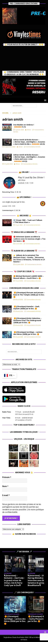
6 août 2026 (18, 244)
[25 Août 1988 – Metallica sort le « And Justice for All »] (23, 447)
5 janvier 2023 (19, 130)
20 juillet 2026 (19, 264)
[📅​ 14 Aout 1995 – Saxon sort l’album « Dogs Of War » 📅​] (23, 463)
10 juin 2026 (18, 225)
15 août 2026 (19, 281)
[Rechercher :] (24, 105)
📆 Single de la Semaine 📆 (24, 232)
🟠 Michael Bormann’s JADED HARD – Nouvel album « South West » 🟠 (28, 277)
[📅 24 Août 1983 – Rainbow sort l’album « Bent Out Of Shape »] (34, 447)
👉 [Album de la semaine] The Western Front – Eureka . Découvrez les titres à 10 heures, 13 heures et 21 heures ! (29, 258)
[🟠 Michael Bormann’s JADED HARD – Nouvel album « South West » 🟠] (7, 278)
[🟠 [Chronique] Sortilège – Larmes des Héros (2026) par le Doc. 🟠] (7, 334)
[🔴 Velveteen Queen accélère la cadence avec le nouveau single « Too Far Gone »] (7, 239)
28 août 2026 (19, 299)
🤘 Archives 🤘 (24, 215)
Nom (5, 486)
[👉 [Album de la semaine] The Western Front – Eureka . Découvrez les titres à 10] (7, 257)
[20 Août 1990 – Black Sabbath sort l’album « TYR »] (13, 455)
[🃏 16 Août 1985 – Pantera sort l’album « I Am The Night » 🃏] (34, 455)
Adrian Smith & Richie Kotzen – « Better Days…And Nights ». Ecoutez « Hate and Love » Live (29, 158)
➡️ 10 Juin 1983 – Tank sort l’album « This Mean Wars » (27, 221)
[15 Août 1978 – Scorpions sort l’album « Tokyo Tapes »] (13, 463)
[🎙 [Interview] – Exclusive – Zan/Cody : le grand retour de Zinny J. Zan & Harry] (15, 563)
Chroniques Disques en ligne (24, 288)
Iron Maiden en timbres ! (23, 126)
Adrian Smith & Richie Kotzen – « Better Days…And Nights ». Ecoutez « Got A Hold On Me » (29, 142)
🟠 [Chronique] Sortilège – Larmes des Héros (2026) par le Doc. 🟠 (27, 333)
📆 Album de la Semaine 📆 (24, 250)
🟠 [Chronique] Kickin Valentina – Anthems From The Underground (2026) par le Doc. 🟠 (27, 320)
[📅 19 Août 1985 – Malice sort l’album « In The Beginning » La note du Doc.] (23, 455)
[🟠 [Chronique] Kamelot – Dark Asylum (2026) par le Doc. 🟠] (7, 308)
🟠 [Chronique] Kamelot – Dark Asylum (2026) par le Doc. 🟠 (26, 307)
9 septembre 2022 (9, 147)
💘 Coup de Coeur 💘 (24, 271)
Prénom (6, 477)
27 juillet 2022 (8, 164)
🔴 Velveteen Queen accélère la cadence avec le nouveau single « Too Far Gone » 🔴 (29, 239)
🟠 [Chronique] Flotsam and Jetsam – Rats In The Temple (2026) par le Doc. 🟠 (29, 294)
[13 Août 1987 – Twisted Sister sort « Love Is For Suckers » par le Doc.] (34, 463)
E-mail (6, 495)
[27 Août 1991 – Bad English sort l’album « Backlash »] (13, 447)
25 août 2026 (19, 337)
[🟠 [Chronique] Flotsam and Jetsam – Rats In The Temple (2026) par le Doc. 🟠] (7, 295)
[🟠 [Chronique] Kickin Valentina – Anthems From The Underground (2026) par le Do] (7, 320)
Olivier (29, 130)
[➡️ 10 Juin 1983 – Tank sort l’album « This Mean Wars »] (7, 222)
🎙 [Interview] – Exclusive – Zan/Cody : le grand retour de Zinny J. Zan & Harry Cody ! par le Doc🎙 (14, 580)
